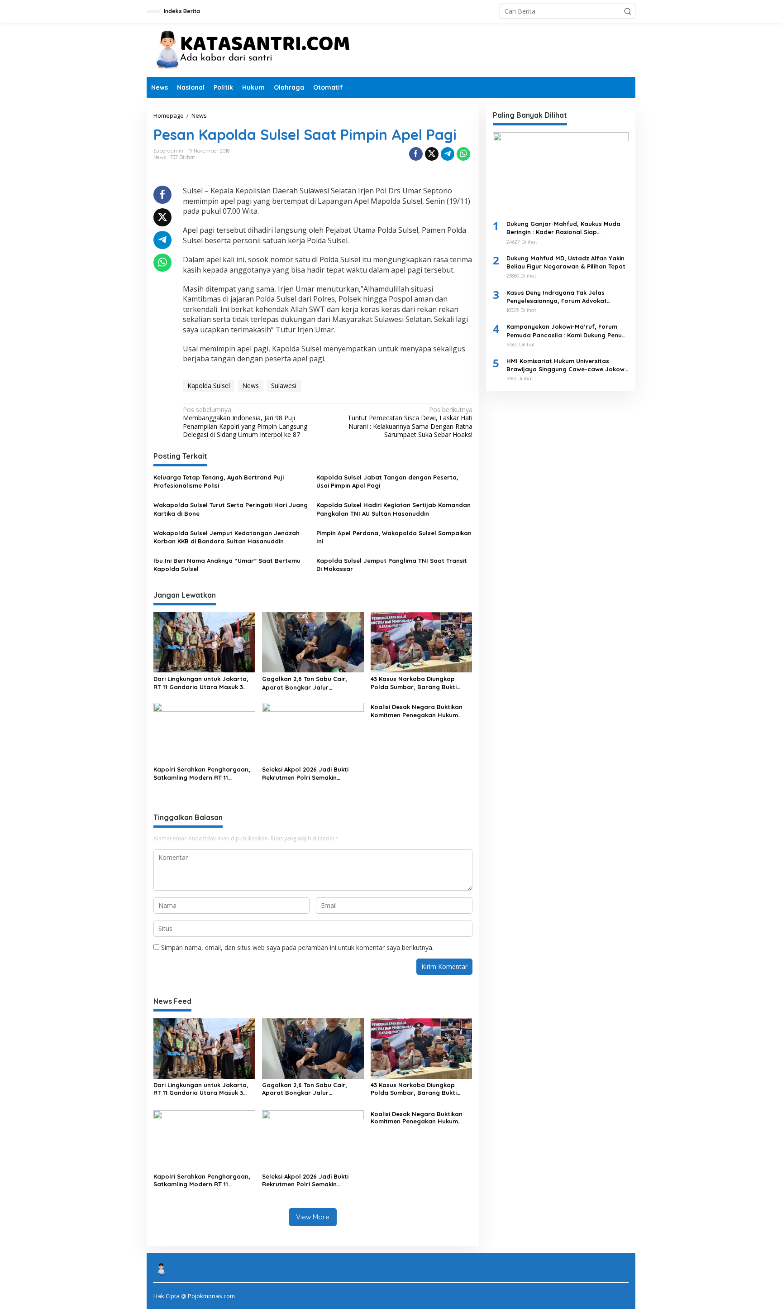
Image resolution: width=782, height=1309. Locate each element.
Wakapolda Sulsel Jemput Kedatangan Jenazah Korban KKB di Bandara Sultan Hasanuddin (226, 537)
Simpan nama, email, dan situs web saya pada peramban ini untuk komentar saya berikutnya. (297, 947)
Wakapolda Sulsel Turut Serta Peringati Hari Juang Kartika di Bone (230, 509)
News (159, 157)
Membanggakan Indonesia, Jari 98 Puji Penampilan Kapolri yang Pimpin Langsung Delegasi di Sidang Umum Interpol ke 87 (245, 422)
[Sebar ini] (416, 154)
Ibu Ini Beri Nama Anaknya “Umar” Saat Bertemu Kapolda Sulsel (226, 564)
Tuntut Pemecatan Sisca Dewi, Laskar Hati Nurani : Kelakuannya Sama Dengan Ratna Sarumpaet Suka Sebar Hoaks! (410, 422)
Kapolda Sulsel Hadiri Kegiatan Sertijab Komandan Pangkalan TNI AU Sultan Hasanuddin (393, 509)
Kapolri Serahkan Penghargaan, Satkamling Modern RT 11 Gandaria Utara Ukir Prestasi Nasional (201, 774)
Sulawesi (283, 385)
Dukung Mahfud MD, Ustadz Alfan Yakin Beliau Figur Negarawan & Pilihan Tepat (565, 262)
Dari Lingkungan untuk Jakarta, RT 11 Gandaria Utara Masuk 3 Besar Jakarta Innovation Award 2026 (202, 683)
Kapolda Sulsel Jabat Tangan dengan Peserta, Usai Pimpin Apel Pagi (387, 481)
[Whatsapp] (463, 154)
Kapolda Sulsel (208, 385)
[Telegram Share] (447, 154)
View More (312, 1217)
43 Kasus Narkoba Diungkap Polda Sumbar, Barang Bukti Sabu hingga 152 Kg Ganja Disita (419, 683)
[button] (627, 11)
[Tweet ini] (432, 154)
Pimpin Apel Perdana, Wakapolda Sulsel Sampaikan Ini (394, 537)
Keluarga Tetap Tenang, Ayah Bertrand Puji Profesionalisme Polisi (218, 481)
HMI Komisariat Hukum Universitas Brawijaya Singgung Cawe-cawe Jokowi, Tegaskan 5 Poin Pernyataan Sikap (567, 365)
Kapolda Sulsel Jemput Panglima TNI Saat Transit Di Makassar (391, 564)
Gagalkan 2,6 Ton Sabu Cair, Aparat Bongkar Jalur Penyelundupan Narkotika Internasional (304, 683)
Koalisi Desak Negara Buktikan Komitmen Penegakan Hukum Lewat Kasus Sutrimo (417, 711)
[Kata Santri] (260, 49)
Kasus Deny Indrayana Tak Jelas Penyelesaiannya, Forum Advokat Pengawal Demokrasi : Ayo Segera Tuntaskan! (557, 297)
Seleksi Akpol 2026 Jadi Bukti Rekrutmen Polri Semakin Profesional (305, 774)
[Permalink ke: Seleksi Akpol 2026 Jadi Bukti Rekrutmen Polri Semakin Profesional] (313, 732)
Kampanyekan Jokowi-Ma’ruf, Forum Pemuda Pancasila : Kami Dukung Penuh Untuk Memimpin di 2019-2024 (565, 331)
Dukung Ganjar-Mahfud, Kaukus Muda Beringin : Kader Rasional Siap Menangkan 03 (563, 228)
